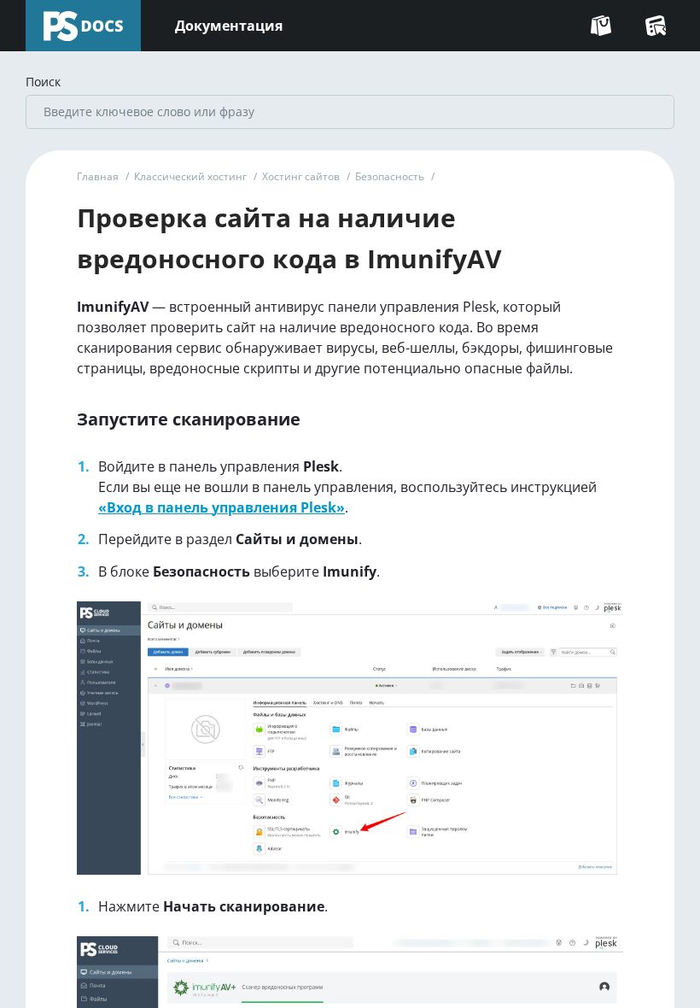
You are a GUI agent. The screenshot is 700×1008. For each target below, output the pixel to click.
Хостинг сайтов (301, 176)
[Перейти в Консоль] (655, 25)
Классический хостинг (190, 176)
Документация (229, 25)
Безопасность (389, 176)
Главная (98, 176)
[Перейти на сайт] (601, 25)
